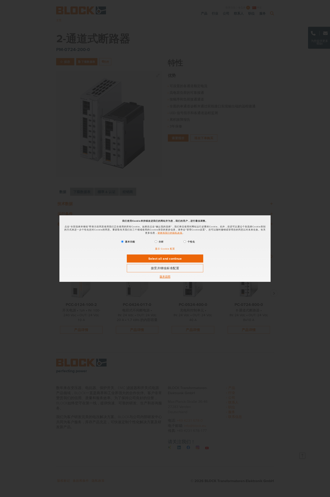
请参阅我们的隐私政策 (170, 233)
